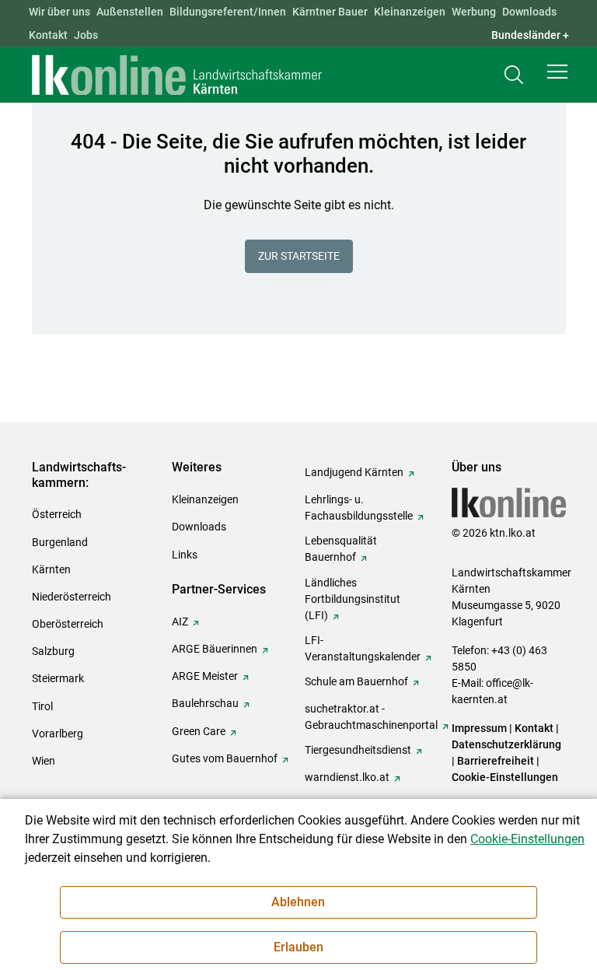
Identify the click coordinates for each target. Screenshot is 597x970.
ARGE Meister (205, 676)
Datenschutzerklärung (506, 744)
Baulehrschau (205, 703)
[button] (557, 71)
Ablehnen (298, 902)
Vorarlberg (57, 733)
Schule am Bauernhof (356, 681)
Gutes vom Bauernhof (225, 758)
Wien (43, 761)
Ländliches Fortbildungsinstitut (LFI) (352, 599)
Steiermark (58, 678)
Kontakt (48, 35)
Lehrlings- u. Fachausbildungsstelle (359, 507)
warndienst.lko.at (347, 777)
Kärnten (51, 569)
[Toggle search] (513, 75)
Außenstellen (129, 11)
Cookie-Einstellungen (505, 777)
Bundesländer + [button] (530, 35)
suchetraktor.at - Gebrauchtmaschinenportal (371, 716)
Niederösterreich (71, 596)
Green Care (198, 731)
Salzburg (53, 651)
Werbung (474, 11)
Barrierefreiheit (495, 761)
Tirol (42, 706)
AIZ (180, 621)
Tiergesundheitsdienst (358, 750)
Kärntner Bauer (330, 11)
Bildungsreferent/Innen (227, 11)
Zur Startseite (299, 256)
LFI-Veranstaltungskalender (363, 648)
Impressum (479, 728)
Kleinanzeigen (409, 11)
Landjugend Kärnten (354, 472)
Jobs (86, 35)
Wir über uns (59, 11)
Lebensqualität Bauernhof (341, 548)
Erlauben (298, 947)
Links (184, 554)
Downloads (529, 11)
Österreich (57, 514)
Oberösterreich (67, 624)
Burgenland (60, 542)
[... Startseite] (177, 74)
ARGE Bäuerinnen (214, 649)
